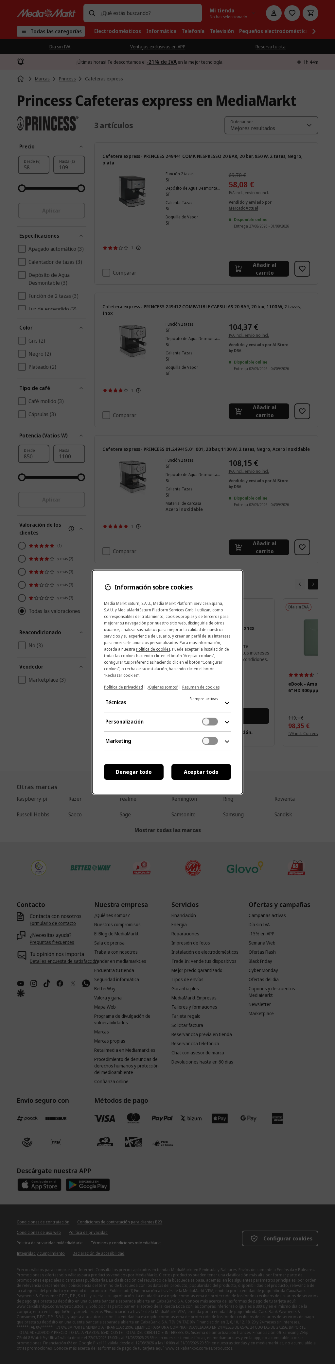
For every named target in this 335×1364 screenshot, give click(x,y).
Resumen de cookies (201, 687)
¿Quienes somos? (162, 687)
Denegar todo (134, 772)
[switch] (210, 721)
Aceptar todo (201, 772)
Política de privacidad (123, 687)
